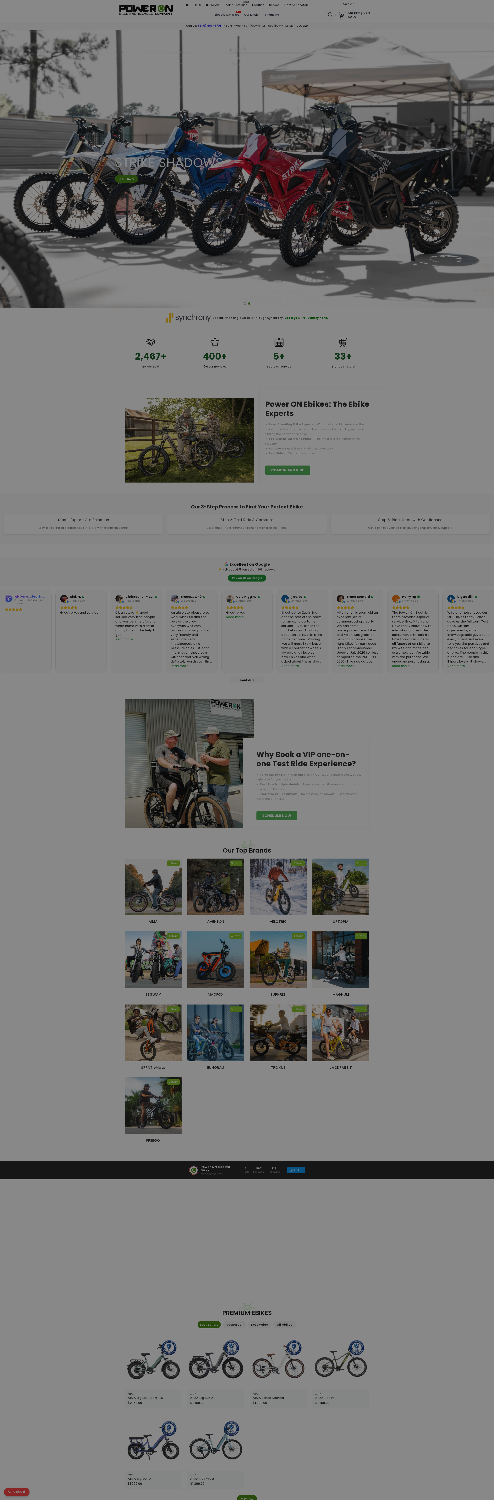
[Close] (280, 682)
